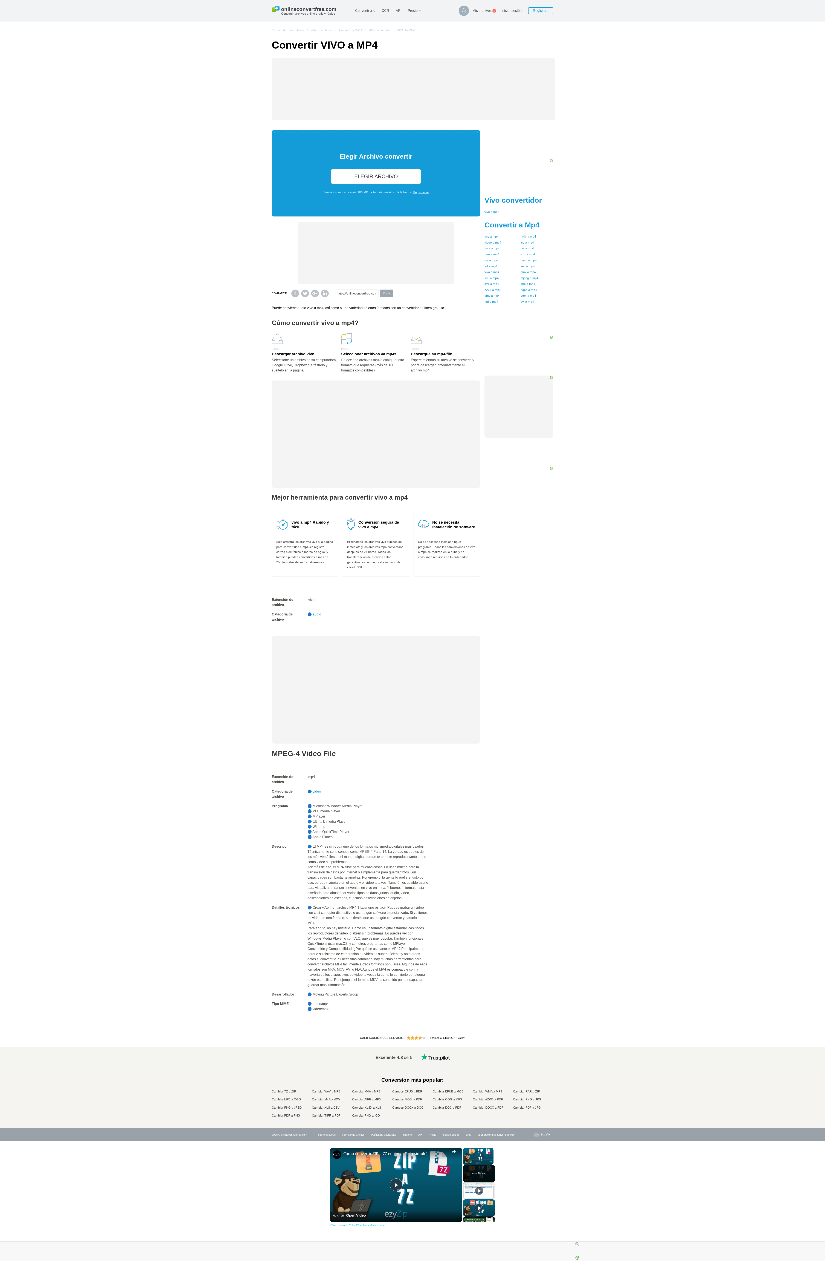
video (317, 791)
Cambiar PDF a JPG (527, 1107)
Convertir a (363, 10)
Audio (329, 30)
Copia (386, 293)
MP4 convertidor (379, 30)
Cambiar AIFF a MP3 (366, 1099)
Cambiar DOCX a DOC (407, 1107)
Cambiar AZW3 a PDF (488, 1099)
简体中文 (537, 1107)
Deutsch (537, 1073)
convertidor (513, 200)
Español (537, 1069)
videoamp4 (492, 242)
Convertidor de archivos (288, 30)
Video (314, 30)
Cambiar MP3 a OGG (286, 1099)
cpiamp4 (491, 260)
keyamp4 (491, 236)
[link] (337, 1154)
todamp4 (491, 301)
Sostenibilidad (451, 1134)
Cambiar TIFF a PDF (326, 1115)
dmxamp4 (528, 272)
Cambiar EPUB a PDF (407, 1091)
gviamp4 (527, 301)
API (398, 10)
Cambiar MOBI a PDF (407, 1099)
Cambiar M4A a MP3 (366, 1091)
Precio (413, 10)
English (536, 1056)
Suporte (407, 1134)
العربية (535, 1065)
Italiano (536, 1086)
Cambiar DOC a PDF (447, 1107)
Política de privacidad (383, 1134)
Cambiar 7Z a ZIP (284, 1091)
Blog (468, 1134)
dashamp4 (529, 260)
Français (537, 1078)
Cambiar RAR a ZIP (526, 1091)
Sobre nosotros (327, 1134)
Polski (535, 1116)
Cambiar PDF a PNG (286, 1115)
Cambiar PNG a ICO (366, 1115)
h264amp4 (492, 289)
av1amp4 (491, 283)
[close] (577, 1244)
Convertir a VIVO (350, 30)
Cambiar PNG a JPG (527, 1099)
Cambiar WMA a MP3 (487, 1091)
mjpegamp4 (529, 278)
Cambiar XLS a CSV (325, 1107)
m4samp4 (492, 248)
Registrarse (421, 192)
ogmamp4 (528, 295)
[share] (453, 1151)
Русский (537, 1061)
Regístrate (540, 10)
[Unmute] (470, 1162)
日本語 (536, 1082)
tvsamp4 (527, 248)
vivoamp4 (491, 211)
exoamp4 (528, 254)
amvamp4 (492, 295)
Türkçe (536, 1103)
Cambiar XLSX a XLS (366, 1107)
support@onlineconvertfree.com (496, 1134)
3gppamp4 (529, 289)
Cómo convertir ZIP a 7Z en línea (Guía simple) (385, 1153)
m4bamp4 (528, 236)
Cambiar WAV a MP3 (326, 1091)
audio (317, 614)
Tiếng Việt (538, 1090)
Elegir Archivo (376, 176)
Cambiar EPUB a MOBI (448, 1091)
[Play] (465, 1162)
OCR (385, 10)
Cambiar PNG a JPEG (287, 1107)
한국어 (536, 1112)
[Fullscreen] (490, 1162)
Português (538, 1095)
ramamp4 (491, 254)
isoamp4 (527, 242)
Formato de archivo (353, 1134)
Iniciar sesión (511, 10)
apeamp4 (528, 283)
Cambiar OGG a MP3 (447, 1099)
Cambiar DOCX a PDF (488, 1107)
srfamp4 (490, 266)
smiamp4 (491, 278)
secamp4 (528, 266)
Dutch (535, 1099)
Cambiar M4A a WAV (326, 1099)
